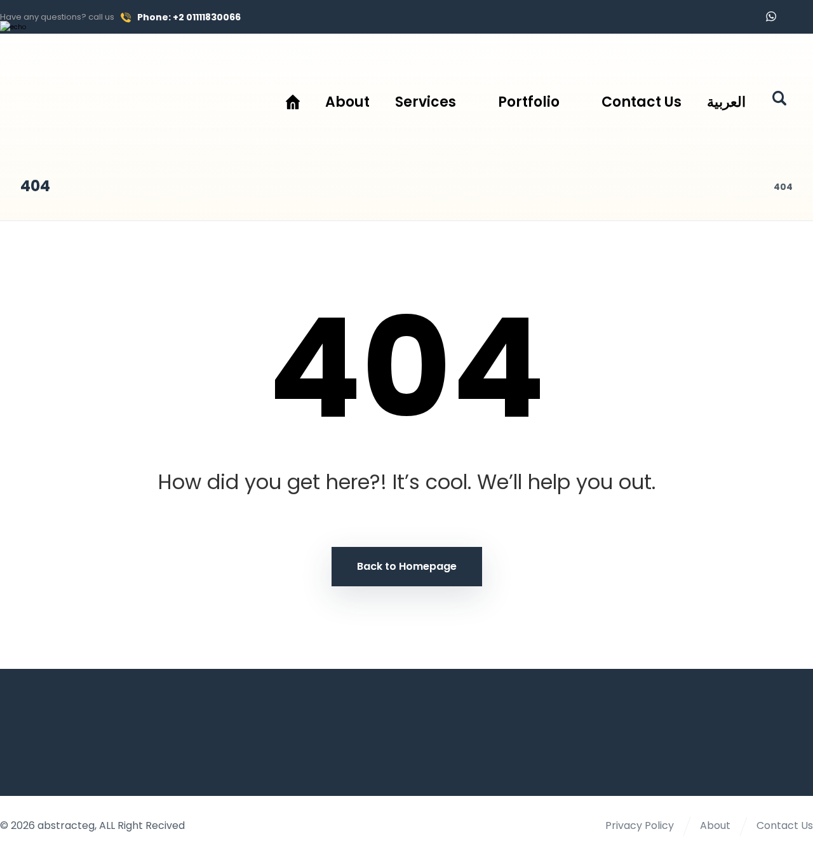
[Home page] (747, 186)
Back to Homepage (407, 566)
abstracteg (66, 825)
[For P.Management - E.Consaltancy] (110, 96)
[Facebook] (743, 17)
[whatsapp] (771, 16)
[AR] (799, 17)
